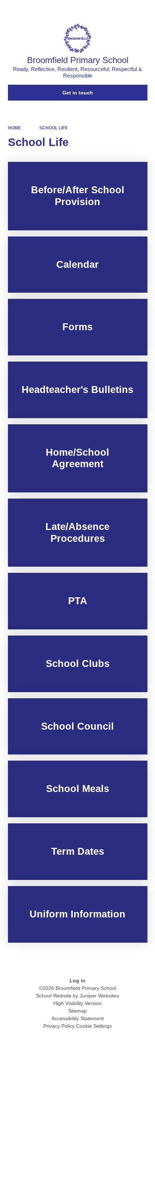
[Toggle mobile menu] (146, 9)
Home (14, 127)
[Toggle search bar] (126, 9)
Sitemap (77, 1011)
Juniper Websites (99, 996)
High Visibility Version (77, 1003)
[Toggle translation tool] (108, 9)
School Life (53, 127)
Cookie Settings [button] (94, 1026)
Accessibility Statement (78, 1018)
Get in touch (77, 93)
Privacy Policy (59, 1026)
